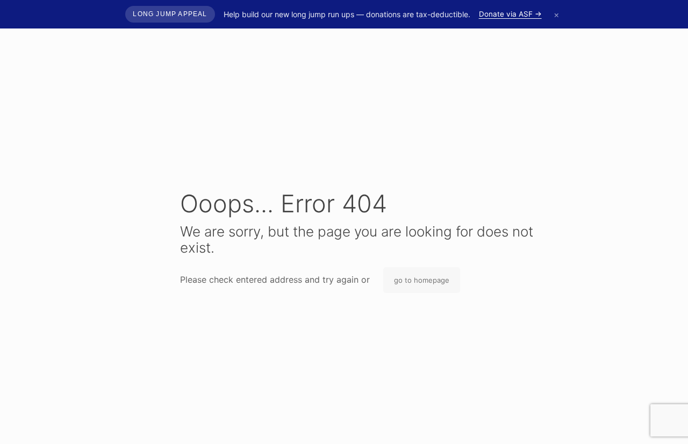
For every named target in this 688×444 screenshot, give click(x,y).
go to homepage (421, 280)
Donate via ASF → (510, 14)
